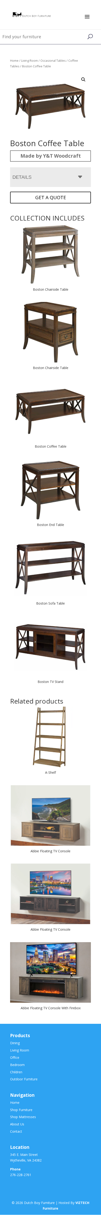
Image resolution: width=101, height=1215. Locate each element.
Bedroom (17, 1065)
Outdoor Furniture (24, 1079)
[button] (83, 79)
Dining (15, 1043)
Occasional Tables (53, 60)
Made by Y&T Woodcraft (50, 155)
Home (14, 60)
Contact (16, 1131)
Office (14, 1057)
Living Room (29, 60)
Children (16, 1072)
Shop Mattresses (23, 1117)
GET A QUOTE (50, 197)
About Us (17, 1124)
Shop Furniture (21, 1110)
